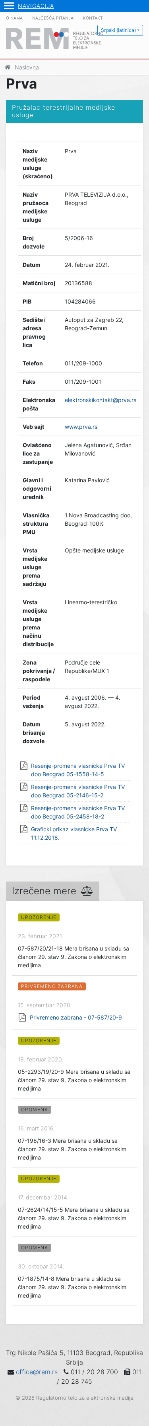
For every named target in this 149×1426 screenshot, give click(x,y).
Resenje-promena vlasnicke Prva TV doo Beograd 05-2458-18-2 (78, 812)
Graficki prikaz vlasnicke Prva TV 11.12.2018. (74, 833)
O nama (14, 18)
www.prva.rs (81, 426)
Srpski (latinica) (118, 30)
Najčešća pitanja (53, 18)
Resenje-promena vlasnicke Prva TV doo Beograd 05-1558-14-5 (78, 769)
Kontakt (93, 18)
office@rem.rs (37, 1372)
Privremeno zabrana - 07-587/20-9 (76, 1017)
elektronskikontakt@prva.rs (100, 399)
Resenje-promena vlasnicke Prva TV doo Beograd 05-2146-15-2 (78, 791)
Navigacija (36, 5)
